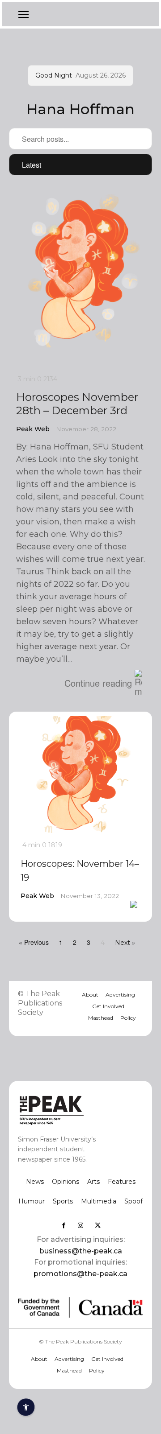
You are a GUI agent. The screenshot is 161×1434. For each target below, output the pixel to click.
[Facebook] (63, 1225)
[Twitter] (97, 1225)
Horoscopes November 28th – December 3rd (77, 404)
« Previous (34, 942)
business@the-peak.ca (80, 1251)
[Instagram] (80, 1225)
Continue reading (98, 682)
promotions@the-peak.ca (80, 1273)
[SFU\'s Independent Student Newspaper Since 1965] (68, 1109)
